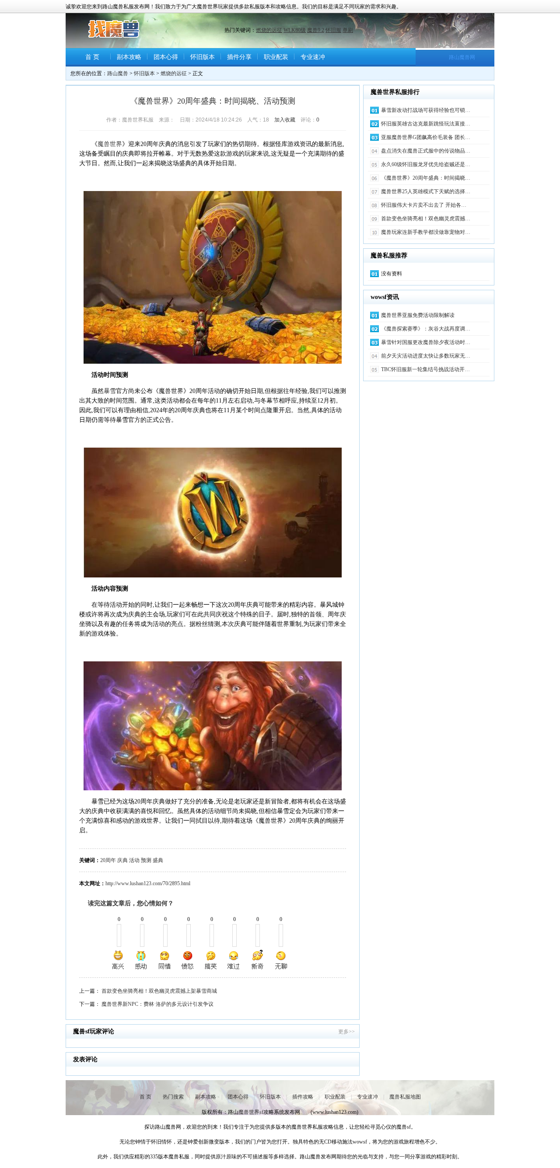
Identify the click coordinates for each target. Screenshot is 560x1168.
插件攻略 (302, 1097)
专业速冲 (313, 57)
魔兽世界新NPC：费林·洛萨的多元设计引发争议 (158, 1004)
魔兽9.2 (315, 30)
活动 (134, 860)
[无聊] (280, 960)
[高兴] (119, 960)
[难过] (234, 960)
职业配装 (276, 57)
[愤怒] (188, 960)
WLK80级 (295, 30)
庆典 (122, 860)
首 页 (92, 57)
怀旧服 (333, 30)
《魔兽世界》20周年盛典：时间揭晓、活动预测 (212, 101)
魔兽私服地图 (405, 1097)
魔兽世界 (110, 144)
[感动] (142, 960)
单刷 (348, 30)
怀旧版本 (202, 57)
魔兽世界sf (250, 1112)
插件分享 (239, 57)
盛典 (158, 860)
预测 (146, 860)
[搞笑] (211, 960)
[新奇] (257, 960)
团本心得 (166, 57)
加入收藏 (284, 120)
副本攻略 (129, 57)
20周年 (108, 860)
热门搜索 (173, 1097)
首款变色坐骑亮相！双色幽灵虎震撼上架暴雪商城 (159, 991)
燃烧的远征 (269, 30)
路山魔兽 (117, 73)
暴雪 (110, 391)
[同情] (165, 960)
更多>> (346, 1032)
